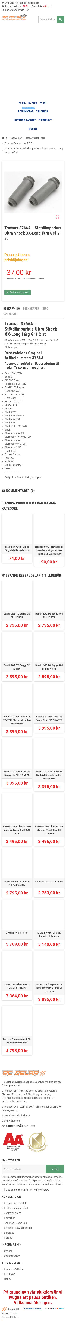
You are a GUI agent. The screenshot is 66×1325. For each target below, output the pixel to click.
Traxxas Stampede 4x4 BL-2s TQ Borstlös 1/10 (17, 1041)
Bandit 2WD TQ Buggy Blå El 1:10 (17, 667)
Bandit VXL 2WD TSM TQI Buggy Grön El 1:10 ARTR (49, 718)
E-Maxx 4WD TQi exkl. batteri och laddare (49, 934)
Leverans (9, 1232)
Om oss (8, 1251)
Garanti (8, 1237)
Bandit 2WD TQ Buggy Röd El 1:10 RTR (49, 615)
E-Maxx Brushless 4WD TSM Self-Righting (17, 986)
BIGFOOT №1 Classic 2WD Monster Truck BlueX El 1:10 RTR (49, 830)
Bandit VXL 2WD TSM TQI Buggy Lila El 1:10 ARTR (17, 773)
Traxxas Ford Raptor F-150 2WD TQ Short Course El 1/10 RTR (49, 988)
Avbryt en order (12, 1213)
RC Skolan (9, 1274)
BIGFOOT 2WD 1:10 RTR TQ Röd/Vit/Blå (16, 883)
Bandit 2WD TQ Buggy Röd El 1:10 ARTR (49, 667)
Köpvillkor (9, 1218)
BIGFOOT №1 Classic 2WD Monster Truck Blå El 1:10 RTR (17, 830)
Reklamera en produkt (16, 1208)
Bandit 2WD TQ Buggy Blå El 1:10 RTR (17, 615)
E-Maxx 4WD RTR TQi (17, 932)
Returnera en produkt (15, 1203)
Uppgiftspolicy (12, 1255)
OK (56, 1169)
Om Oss (9, 2)
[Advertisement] (33, 62)
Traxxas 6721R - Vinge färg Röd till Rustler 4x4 (17, 549)
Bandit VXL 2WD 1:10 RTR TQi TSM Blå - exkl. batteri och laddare (17, 720)
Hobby (7, 1279)
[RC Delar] (14, 17)
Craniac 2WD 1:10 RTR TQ (49, 881)
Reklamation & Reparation (18, 1227)
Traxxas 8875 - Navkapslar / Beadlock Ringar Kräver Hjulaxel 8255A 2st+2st (49, 550)
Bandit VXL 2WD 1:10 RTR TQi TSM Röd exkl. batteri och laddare (49, 775)
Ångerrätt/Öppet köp (15, 1222)
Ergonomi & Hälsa (14, 1269)
